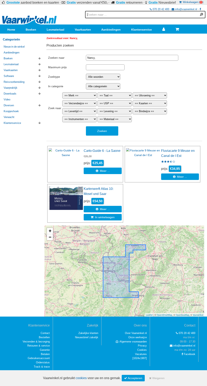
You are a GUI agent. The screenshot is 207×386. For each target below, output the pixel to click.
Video (7, 99)
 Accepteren (133, 378)
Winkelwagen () (192, 2)
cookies (81, 378)
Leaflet (149, 314)
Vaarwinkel (198, 314)
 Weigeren (157, 378)
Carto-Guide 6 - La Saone (102, 150)
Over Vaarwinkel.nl (136, 333)
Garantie (45, 349)
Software (9, 76)
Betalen (45, 354)
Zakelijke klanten (88, 333)
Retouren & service (38, 345)
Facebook (189, 354)
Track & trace (42, 366)
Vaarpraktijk (10, 87)
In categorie (55, 86)
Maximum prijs (57, 67)
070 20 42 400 (160, 9)
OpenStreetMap (164, 314)
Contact (45, 333)
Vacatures (141, 354)
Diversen (9, 105)
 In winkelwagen (103, 217)
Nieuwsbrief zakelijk (86, 337)
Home (11, 29)
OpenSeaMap (182, 314)
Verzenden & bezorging (36, 341)
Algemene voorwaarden (133, 341)
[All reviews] (168, 162)
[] (139, 358)
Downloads (10, 93)
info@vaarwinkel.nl (185, 9)
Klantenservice (141, 29)
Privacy (142, 345)
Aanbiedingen (111, 29)
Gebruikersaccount (39, 358)
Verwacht (9, 117)
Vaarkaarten (83, 29)
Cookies (142, 349)
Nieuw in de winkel (14, 46)
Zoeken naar (56, 57)
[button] (50, 231)
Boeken (31, 29)
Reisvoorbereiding (14, 82)
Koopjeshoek (11, 111)
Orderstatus (43, 362)
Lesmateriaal (55, 29)
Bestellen (44, 337)
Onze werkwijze (137, 337)
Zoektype (54, 76)
